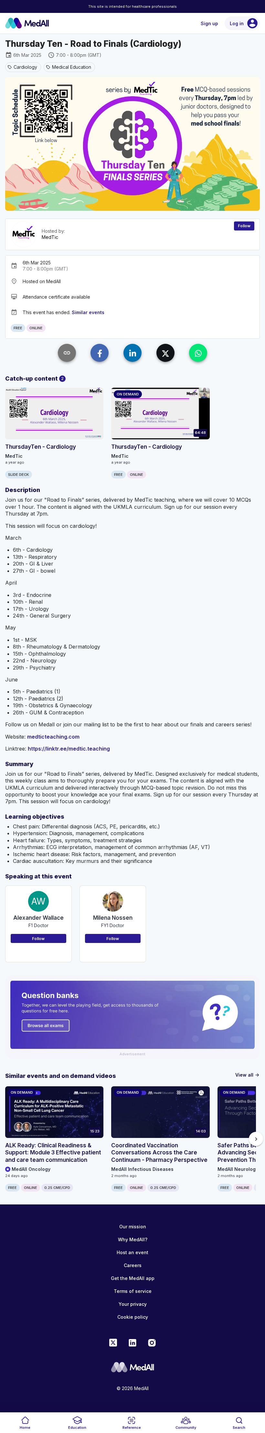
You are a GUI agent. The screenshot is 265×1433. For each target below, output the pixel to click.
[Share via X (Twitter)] (165, 353)
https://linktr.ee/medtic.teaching (69, 748)
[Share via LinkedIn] (132, 353)
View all (247, 1075)
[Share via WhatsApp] (198, 353)
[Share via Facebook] (99, 353)
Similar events (88, 312)
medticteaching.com (53, 736)
